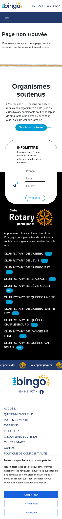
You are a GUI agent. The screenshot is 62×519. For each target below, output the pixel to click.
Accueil (10, 408)
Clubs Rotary (14, 442)
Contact (37, 5)
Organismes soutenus (21, 436)
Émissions (11, 425)
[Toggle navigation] (6, 17)
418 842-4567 (52, 5)
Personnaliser (31, 503)
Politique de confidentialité (25, 453)
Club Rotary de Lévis (21, 260)
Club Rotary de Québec (23, 253)
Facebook (42, 392)
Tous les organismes (31, 127)
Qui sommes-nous (17, 414)
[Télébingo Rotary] (12, 6)
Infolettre (12, 431)
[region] (31, 487)
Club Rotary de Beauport (25, 279)
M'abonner (35, 197)
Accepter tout (31, 494)
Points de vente (16, 419)
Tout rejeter (31, 512)
